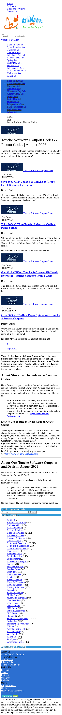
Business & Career (15, 535)
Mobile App (12, 595)
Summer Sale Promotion (18, 623)
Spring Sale (12, 621)
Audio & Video (14, 525)
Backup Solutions (15, 530)
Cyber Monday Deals (17, 548)
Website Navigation (10, 40)
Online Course (13, 605)
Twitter (4, 672)
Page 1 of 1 (12, 348)
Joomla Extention (15, 592)
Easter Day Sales (14, 553)
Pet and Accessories (16, 610)
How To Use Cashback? (12, 690)
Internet (10, 590)
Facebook (5, 670)
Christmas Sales (14, 540)
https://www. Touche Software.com (21, 454)
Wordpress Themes (15, 642)
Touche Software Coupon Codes (22, 122)
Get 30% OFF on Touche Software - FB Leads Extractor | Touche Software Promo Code (29, 274)
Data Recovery (14, 551)
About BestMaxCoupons (12, 654)
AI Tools (11, 520)
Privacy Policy (7, 662)
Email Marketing (14, 556)
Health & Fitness (14, 579)
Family (10, 564)
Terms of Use (7, 659)
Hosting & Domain (15, 587)
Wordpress (12, 639)
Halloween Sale (14, 574)
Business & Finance (16, 538)
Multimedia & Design (17, 598)
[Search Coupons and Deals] (3, 34)
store (9, 119)
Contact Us (6, 688)
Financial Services (15, 566)
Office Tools (12, 603)
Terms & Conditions (10, 664)
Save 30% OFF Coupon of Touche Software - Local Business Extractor (28, 183)
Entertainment (13, 559)
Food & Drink (13, 569)
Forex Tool (12, 572)
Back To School (14, 527)
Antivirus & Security (16, 522)
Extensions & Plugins (17, 561)
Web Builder (12, 634)
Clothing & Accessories (17, 543)
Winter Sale (12, 636)
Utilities (10, 626)
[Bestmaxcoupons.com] (22, 28)
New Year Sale (13, 600)
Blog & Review (8, 685)
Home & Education (16, 582)
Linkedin (5, 680)
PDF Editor (12, 608)
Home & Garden (14, 585)
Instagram (5, 677)
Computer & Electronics (18, 546)
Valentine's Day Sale (16, 629)
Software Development (17, 618)
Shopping (11, 616)
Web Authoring (14, 631)
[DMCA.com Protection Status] (10, 697)
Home (10, 117)
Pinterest (5, 675)
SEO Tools (12, 613)
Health (10, 577)
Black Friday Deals (16, 533)
